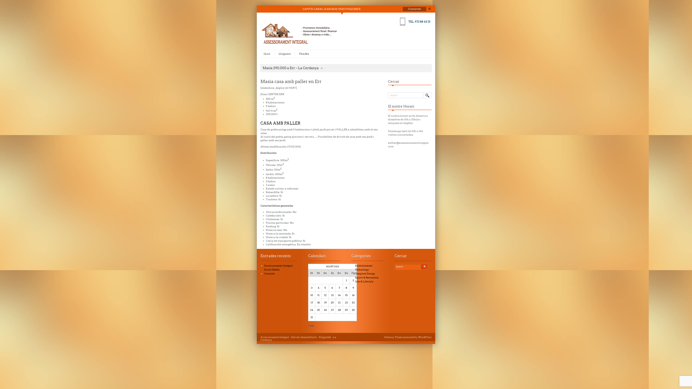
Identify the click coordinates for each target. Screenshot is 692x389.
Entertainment (363, 265)
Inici (267, 53)
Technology (362, 269)
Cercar (393, 81)
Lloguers (285, 53)
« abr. (311, 325)
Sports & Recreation (366, 277)
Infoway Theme (393, 337)
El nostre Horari (401, 106)
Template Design (365, 273)
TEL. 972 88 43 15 (419, 21)
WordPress (425, 337)
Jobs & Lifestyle (364, 281)
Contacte (269, 273)
